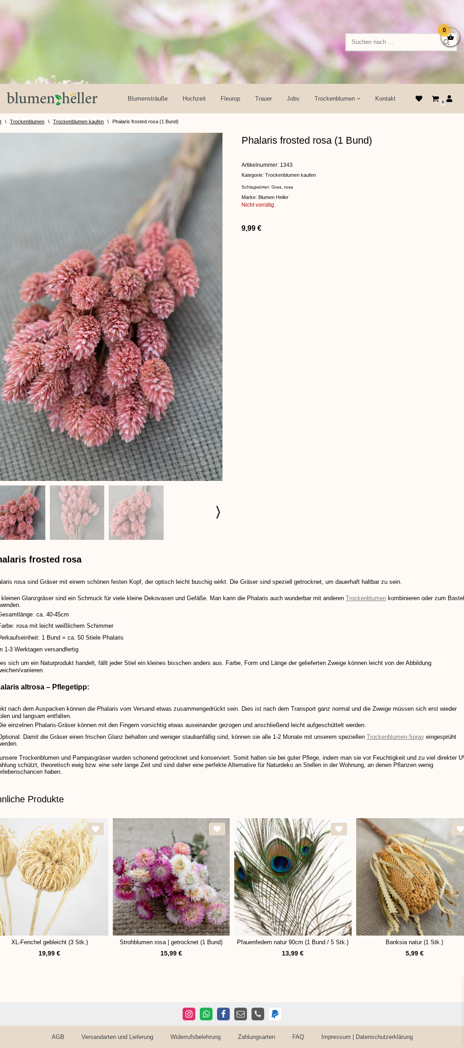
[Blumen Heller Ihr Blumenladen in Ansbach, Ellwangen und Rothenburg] (52, 98)
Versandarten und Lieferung (117, 1036)
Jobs (293, 98)
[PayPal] (275, 1014)
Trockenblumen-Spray (395, 736)
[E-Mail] (240, 1014)
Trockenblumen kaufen (78, 121)
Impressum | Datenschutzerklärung (367, 1036)
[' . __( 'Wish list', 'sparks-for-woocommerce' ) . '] (419, 98)
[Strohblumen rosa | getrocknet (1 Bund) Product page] (171, 877)
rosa (288, 186)
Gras (276, 186)
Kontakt (385, 98)
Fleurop (230, 98)
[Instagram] (189, 1014)
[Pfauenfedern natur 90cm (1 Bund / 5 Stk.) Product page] (293, 877)
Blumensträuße (148, 98)
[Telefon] (257, 1014)
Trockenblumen (27, 121)
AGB (58, 1036)
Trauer (263, 98)
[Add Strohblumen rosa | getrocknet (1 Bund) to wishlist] (217, 829)
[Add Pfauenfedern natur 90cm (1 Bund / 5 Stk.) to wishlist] (339, 829)
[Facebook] (223, 1014)
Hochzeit (194, 98)
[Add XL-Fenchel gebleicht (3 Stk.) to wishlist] (95, 829)
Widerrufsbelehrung (195, 1036)
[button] (358, 98)
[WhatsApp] (206, 1014)
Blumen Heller (273, 197)
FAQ (298, 1036)
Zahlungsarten (256, 1036)
